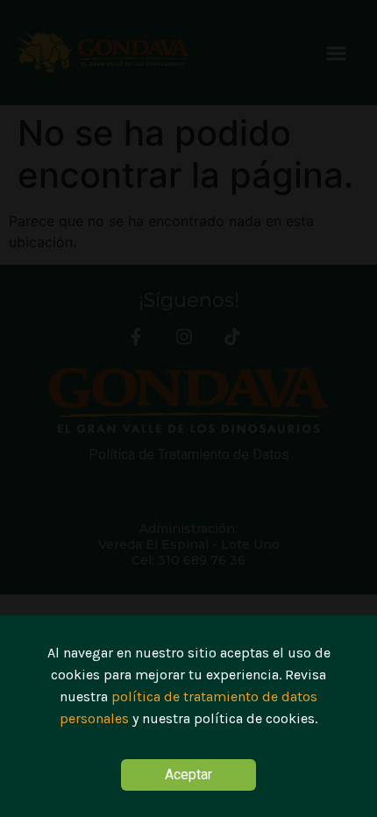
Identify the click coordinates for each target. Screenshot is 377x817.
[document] (188, 408)
